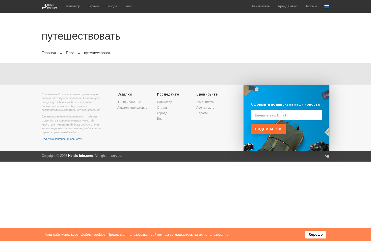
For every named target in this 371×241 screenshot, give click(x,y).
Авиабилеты (261, 6)
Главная (49, 53)
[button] (326, 6)
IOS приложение (129, 102)
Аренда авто (287, 6)
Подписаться (268, 129)
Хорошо (316, 234)
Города (112, 6)
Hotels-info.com (80, 156)
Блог (128, 6)
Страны (93, 6)
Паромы (311, 6)
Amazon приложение (132, 107)
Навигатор (72, 6)
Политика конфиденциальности (62, 138)
